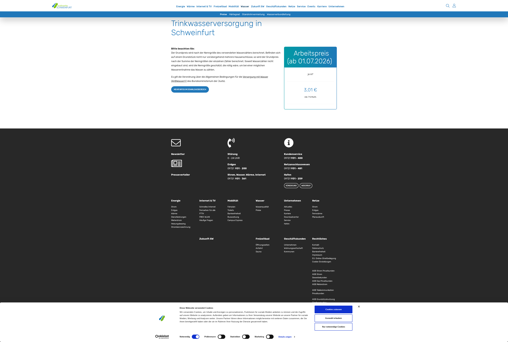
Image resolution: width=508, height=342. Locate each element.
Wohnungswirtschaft (293, 248)
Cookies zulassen (333, 309)
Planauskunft (318, 217)
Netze (291, 6)
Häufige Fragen (206, 220)
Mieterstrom (176, 220)
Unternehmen (336, 6)
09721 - (237, 168)
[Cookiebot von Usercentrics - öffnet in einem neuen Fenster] (162, 337)
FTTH (201, 213)
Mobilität (234, 6)
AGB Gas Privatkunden (322, 281)
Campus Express (235, 220)
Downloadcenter (291, 217)
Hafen (286, 224)
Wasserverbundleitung (278, 14)
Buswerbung (233, 217)
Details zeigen (285, 337)
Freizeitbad (220, 6)
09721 (293, 158)
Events (311, 6)
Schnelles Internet (172, 8)
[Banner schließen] (359, 306)
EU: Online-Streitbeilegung (324, 258)
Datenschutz (318, 248)
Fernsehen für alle (207, 210)
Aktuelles (288, 207)
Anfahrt (259, 248)
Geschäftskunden (276, 6)
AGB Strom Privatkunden (323, 271)
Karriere (322, 6)
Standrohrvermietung (253, 14)
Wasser (245, 6)
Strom (174, 207)
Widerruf (306, 186)
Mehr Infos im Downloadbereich (190, 89)
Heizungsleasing (178, 224)
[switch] (221, 337)
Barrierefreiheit (234, 213)
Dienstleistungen (178, 217)
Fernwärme (317, 213)
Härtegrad (234, 14)
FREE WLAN (204, 217)
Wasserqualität (262, 207)
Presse (287, 210)
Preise (223, 14)
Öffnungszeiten (262, 245)
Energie (180, 6)
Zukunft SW (257, 6)
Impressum (317, 255)
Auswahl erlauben (333, 318)
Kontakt (315, 245)
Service (301, 6)
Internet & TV (204, 6)
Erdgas (174, 210)
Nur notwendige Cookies (333, 327)
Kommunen (289, 252)
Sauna (258, 252)
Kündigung (291, 186)
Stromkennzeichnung (180, 227)
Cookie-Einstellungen (321, 262)
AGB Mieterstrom (319, 284)
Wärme (191, 6)
